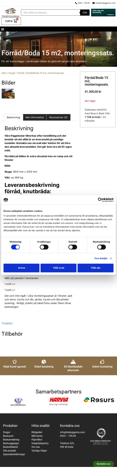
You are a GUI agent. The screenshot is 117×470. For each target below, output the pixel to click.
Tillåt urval (58, 268)
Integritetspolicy (40, 443)
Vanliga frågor (39, 450)
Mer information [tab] (35, 117)
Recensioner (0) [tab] (58, 117)
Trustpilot (7, 323)
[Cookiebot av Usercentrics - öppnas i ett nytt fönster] (100, 200)
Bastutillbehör (10, 446)
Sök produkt (9, 450)
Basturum (8, 435)
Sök (84, 12)
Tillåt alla (95, 268)
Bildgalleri (37, 432)
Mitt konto (37, 435)
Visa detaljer (101, 258)
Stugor (12, 73)
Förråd (21, 73)
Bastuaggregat (11, 443)
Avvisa (21, 268)
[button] (2, 29)
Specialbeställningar (14, 454)
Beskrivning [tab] (13, 117)
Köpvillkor (37, 439)
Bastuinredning (11, 439)
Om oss (36, 446)
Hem (4, 73)
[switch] (44, 247)
